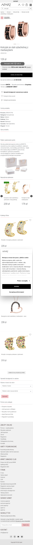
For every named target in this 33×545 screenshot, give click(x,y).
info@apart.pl (4, 532)
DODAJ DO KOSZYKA (16, 75)
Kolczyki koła (16, 12)
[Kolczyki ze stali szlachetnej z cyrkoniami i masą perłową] (12, 188)
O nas (2, 473)
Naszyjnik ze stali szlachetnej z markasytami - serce (13, 316)
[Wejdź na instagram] (14, 536)
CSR (2, 479)
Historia (3, 477)
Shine (7, 119)
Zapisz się (26, 525)
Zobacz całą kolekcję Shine (17, 372)
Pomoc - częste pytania (7, 428)
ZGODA (16, 286)
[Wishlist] (23, 4)
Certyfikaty (3, 439)
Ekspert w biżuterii (7, 406)
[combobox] (16, 386)
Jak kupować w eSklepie (8, 409)
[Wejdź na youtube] (18, 536)
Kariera (2, 481)
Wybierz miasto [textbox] (6, 386)
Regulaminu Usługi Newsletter (23, 521)
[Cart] (27, 5)
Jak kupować (4, 432)
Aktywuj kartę (4, 454)
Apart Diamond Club (7, 414)
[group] (12, 196)
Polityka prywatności (6, 488)
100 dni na (9, 87)
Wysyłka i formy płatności (9, 411)
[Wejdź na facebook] (11, 536)
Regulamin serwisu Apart (7, 486)
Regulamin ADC (5, 466)
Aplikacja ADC (4, 464)
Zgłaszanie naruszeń (6, 495)
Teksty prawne (5, 492)
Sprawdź (4, 396)
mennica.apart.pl (5, 501)
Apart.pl (2, 12)
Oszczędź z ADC (12, 63)
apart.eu (3, 510)
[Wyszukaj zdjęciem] (6, 17)
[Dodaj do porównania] (1, 100)
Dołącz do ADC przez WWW (8, 462)
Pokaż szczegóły (22, 281)
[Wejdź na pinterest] (22, 536)
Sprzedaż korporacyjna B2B (8, 484)
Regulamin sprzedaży (8, 417)
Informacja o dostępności (8, 490)
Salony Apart (4, 475)
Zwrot (2, 434)
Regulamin (3, 437)
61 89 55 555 (17, 80)
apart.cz (3, 507)
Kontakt (3, 443)
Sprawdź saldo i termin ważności (10, 452)
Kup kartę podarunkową (7, 449)
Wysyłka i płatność (6, 430)
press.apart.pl (4, 505)
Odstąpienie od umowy (7, 441)
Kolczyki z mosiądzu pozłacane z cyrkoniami (12, 240)
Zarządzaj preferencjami (16, 292)
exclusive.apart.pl (5, 503)
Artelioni (7, 117)
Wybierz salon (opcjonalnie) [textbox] (10, 391)
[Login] (19, 4)
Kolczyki (9, 12)
